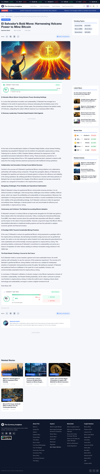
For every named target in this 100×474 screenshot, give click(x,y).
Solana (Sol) (87, 447)
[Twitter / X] (2, 433)
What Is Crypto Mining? (56, 426)
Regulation (52, 444)
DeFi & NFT (87, 25)
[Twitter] (6, 36)
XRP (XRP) (87, 32)
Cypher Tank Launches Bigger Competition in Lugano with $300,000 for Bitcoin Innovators (59, 380)
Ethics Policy (36, 455)
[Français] (90, 6)
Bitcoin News (9, 16)
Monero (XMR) (78, 29)
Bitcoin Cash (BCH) (89, 434)
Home (2, 16)
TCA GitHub (36, 439)
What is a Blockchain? (72, 443)
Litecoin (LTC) (87, 432)
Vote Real (52, 297)
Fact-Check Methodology (39, 445)
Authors (35, 432)
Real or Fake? (36, 442)
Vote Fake (52, 300)
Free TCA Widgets (37, 447)
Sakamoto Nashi (15, 321)
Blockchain (53, 441)
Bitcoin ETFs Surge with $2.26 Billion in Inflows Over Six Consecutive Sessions (11, 405)
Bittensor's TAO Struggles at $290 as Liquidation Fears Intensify (77, 10)
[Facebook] (10, 36)
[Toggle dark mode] (97, 6)
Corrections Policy (37, 453)
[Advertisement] (31, 132)
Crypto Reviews (56, 6)
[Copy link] (18, 36)
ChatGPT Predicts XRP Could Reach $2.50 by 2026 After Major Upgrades (35, 10)
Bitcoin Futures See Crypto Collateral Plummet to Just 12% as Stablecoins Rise (88, 114)
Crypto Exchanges (44, 6)
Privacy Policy (36, 437)
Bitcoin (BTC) (87, 426)
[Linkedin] (14, 36)
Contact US (36, 429)
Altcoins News (78, 32)
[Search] (84, 6)
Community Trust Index (38, 450)
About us (35, 426)
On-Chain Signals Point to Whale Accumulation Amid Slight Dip (82, 93)
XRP (85, 460)
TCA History (36, 460)
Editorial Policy (36, 434)
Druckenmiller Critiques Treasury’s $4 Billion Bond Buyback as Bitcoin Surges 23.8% (88, 171)
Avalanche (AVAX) (88, 445)
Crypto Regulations (72, 445)
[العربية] (93, 6)
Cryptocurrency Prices (67, 6)
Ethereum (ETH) (88, 429)
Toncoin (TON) (78, 25)
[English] (87, 6)
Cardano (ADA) (88, 463)
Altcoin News (53, 436)
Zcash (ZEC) (87, 442)
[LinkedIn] (10, 433)
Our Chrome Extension (38, 458)
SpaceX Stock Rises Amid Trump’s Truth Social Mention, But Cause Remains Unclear (89, 121)
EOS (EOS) (87, 439)
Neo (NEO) (86, 450)
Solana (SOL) (87, 458)
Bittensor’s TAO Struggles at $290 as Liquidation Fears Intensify (11, 380)
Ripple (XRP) (87, 437)
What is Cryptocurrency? (73, 426)
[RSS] (13, 433)
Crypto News (33, 6)
